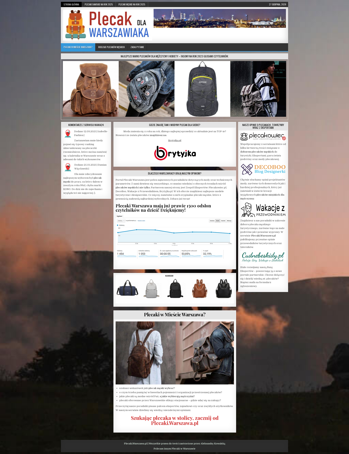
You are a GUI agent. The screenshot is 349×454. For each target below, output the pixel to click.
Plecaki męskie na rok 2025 (132, 4)
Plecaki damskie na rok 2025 (99, 4)
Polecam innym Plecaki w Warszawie (174, 448)
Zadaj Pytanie (137, 47)
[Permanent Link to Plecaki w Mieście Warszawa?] (175, 352)
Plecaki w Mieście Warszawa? (78, 47)
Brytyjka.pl (174, 140)
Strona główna (71, 4)
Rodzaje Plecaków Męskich (111, 47)
